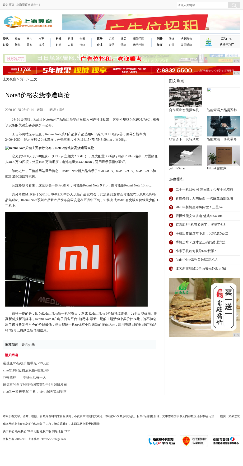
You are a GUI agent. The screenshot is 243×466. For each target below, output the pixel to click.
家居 (100, 38)
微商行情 (138, 38)
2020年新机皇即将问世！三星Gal (200, 207)
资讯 (6, 38)
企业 (100, 44)
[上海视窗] (28, 18)
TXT (67, 431)
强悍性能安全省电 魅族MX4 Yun (199, 216)
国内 (29, 38)
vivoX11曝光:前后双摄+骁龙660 (26, 370)
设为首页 (8, 4)
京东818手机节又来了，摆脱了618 (200, 224)
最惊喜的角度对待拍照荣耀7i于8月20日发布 (35, 384)
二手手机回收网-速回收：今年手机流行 (204, 189)
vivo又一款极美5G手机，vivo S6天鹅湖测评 (34, 392)
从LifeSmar (177, 168)
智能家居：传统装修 (222, 139)
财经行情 (138, 44)
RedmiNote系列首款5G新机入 (197, 260)
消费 (160, 38)
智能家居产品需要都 (222, 110)
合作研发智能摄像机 (184, 110)
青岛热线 (28, 345)
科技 (58, 38)
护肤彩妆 (186, 38)
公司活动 (186, 44)
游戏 (111, 38)
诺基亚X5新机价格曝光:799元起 (26, 363)
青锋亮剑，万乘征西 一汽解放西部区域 (204, 198)
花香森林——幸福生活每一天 (24, 377)
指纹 (82, 44)
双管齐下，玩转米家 (184, 139)
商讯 (111, 44)
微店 (123, 38)
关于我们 (8, 431)
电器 (82, 38)
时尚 (58, 44)
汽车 (41, 38)
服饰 (171, 38)
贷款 (123, 44)
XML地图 (33, 431)
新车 (17, 44)
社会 (17, 38)
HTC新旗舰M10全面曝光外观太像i (201, 268)
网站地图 (57, 431)
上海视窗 (9, 79)
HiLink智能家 (217, 168)
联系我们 (20, 431)
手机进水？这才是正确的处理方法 (200, 242)
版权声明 (45, 431)
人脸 (70, 44)
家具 (70, 38)
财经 (6, 44)
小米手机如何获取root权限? (196, 251)
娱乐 (41, 44)
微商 (160, 44)
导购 (29, 44)
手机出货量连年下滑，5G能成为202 (202, 233)
